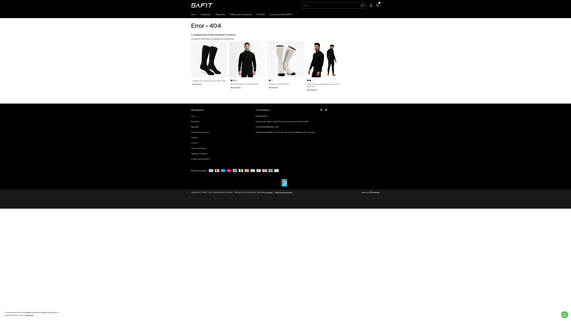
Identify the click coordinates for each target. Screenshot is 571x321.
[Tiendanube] (370, 192)
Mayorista (220, 14)
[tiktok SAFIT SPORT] (326, 110)
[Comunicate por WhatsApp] (564, 314)
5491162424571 (261, 116)
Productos (206, 14)
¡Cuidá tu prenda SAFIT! (281, 14)
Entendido (29, 315)
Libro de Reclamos (198, 148)
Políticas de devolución (241, 14)
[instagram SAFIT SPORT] (321, 110)
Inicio (193, 14)
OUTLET (261, 14)
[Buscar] (362, 5)
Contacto (194, 137)
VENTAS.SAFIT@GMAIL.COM (266, 127)
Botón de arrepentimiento (283, 192)
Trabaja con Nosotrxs (199, 153)
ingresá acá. (269, 192)
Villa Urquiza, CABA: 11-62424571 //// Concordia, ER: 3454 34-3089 (281, 121)
